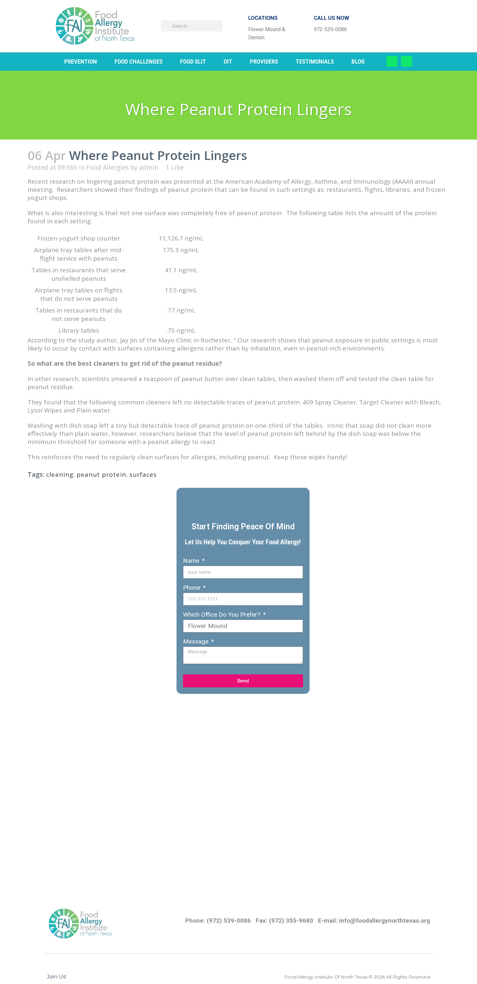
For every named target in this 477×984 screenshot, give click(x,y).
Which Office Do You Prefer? (222, 614)
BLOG (358, 61)
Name (192, 560)
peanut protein (101, 474)
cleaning (59, 474)
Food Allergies (107, 167)
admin (148, 167)
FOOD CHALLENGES (139, 61)
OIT (228, 61)
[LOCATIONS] (238, 26)
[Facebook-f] (392, 61)
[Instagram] (406, 61)
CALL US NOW (331, 18)
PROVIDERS (264, 61)
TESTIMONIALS (315, 61)
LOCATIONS (263, 18)
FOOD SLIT (193, 61)
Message (196, 641)
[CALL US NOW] (303, 26)
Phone (192, 587)
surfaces (143, 474)
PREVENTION (80, 61)
